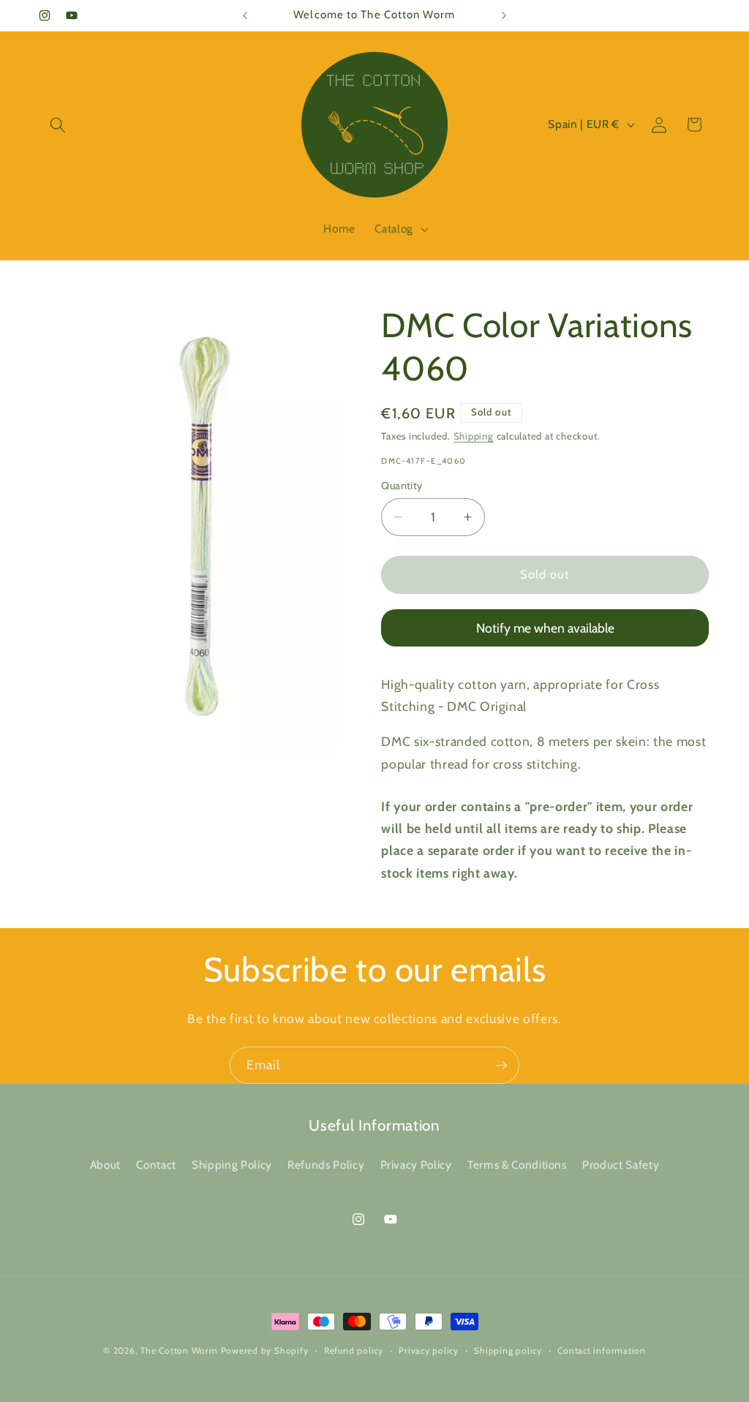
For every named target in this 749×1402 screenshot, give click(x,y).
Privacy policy (429, 1350)
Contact (156, 1165)
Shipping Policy (232, 1165)
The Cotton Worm (179, 1350)
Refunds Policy (325, 1165)
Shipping (473, 436)
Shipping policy (508, 1350)
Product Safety (620, 1165)
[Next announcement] (504, 15)
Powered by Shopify (265, 1350)
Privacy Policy (416, 1165)
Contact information (601, 1350)
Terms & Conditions (517, 1165)
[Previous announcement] (245, 15)
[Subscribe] (501, 1066)
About (105, 1165)
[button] (57, 124)
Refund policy (353, 1350)
